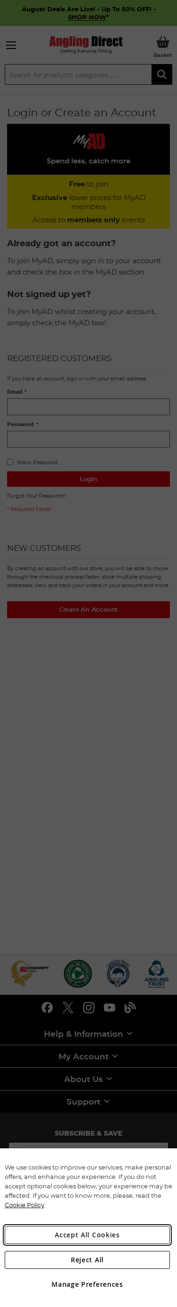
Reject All (87, 1259)
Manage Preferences (87, 1284)
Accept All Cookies (87, 1234)
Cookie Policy (24, 1205)
